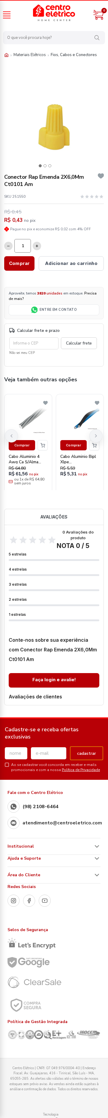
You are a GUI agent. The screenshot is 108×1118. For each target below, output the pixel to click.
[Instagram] (14, 901)
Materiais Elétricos (30, 55)
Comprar (19, 263)
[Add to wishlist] (101, 176)
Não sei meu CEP (22, 353)
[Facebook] (29, 901)
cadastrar (86, 753)
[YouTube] (45, 901)
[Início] (6, 55)
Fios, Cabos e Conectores (74, 55)
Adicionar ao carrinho (71, 263)
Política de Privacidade (81, 769)
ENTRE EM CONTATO (58, 309)
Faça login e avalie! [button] (54, 679)
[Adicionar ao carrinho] (43, 445)
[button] (40, 165)
